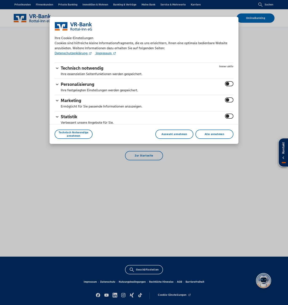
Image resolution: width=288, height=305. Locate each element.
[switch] (229, 83)
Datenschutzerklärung (71, 53)
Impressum (104, 53)
